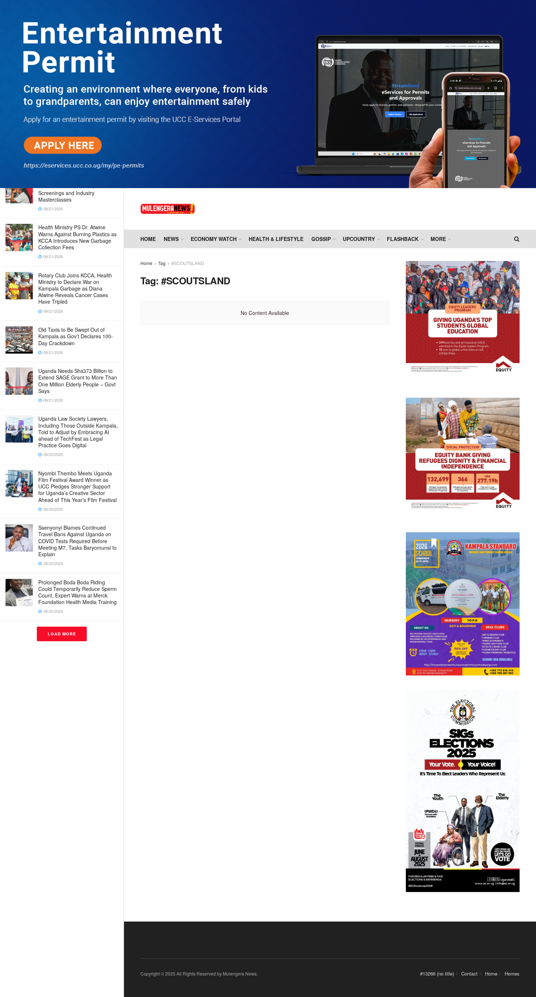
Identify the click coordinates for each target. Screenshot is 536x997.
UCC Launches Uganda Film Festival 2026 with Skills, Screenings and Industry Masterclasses (71, 189)
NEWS (171, 238)
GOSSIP (321, 238)
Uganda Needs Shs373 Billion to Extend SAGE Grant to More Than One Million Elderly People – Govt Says (77, 380)
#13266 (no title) (437, 973)
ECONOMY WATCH (214, 238)
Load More (62, 633)
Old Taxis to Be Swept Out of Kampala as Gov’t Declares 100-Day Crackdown (75, 336)
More (438, 238)
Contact (469, 973)
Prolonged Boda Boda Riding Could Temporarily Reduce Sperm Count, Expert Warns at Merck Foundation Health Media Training (77, 592)
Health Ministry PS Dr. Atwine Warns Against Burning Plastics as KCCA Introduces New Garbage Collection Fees (77, 237)
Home (148, 238)
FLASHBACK (403, 238)
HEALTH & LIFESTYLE (276, 238)
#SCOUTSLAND (187, 263)
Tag (162, 263)
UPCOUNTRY (359, 238)
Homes (512, 973)
